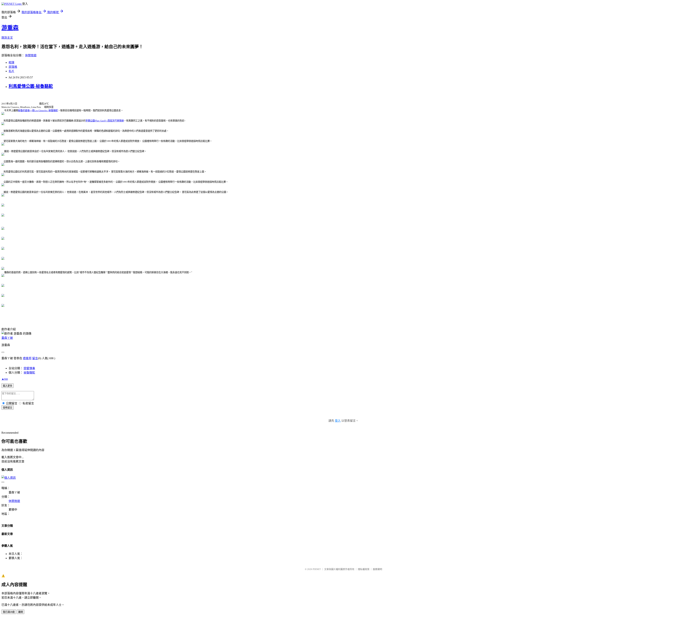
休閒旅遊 (30, 55)
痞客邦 (27, 358)
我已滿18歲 (9, 612)
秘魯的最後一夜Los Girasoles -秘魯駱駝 (38, 110)
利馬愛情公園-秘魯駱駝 (31, 86)
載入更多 (7, 385)
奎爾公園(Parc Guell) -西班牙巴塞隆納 (105, 120)
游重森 (10, 28)
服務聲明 (377, 569)
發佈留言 (7, 407)
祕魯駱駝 (29, 372)
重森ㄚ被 (7, 337)
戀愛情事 (29, 368)
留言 (35, 358)
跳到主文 (7, 37)
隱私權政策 (363, 569)
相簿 (11, 62)
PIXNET (317, 569)
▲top (4, 378)
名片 (11, 71)
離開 (20, 612)
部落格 (13, 66)
